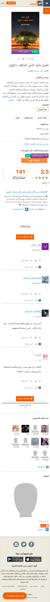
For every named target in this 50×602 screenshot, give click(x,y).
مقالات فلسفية (42, 118)
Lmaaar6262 (15, 447)
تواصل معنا (33, 586)
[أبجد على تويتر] (24, 544)
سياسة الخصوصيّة (32, 597)
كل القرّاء (41, 466)
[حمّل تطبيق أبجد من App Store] (33, 559)
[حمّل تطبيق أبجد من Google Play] (15, 559)
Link (30, 260)
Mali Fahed (35, 447)
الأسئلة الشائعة (22, 586)
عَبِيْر (47, 447)
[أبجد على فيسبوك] (31, 544)
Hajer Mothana (15, 434)
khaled (32, 209)
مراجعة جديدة (23, 237)
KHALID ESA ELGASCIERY (35, 434)
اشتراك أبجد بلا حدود (8, 586)
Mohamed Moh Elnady (45, 434)
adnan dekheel (45, 460)
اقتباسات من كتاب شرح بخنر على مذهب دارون (26, 191)
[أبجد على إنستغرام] (16, 544)
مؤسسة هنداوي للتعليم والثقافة (36, 143)
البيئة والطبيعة (28, 118)
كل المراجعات (25, 405)
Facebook (27, 58)
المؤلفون (23, 588)
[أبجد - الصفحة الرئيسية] (33, 3)
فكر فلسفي (42, 109)
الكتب (42, 586)
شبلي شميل (38, 70)
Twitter (23, 58)
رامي (27, 434)
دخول (3, 3)
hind (37, 460)
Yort (27, 447)
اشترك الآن (34, 160)
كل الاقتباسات (18, 209)
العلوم (17, 118)
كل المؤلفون (41, 529)
